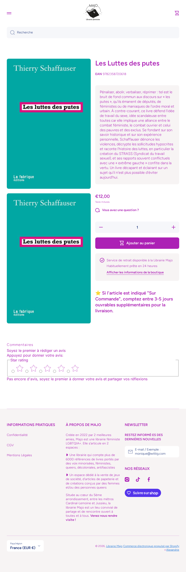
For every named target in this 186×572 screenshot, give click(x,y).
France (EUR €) (22, 548)
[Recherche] (11, 32)
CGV (10, 445)
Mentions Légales (19, 455)
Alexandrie (172, 549)
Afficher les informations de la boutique (135, 272)
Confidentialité (17, 435)
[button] (177, 13)
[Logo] (93, 13)
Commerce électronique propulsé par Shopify (151, 546)
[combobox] (93, 32)
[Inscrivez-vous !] (173, 451)
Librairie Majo (114, 546)
